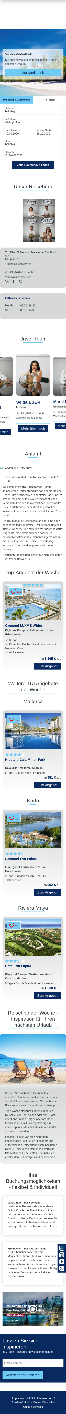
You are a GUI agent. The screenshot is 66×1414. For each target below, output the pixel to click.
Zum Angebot (47, 785)
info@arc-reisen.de (19, 277)
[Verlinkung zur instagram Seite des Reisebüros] (6, 282)
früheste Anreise (12, 130)
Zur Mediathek (33, 73)
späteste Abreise (44, 130)
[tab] (16, 100)
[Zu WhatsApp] (61, 1268)
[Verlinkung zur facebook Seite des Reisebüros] (13, 282)
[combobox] (33, 110)
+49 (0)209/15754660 (32, 413)
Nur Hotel (50, 99)
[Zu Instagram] (61, 1254)
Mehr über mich (33, 428)
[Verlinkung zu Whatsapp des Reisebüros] (20, 282)
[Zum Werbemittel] (61, 1248)
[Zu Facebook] (61, 1261)
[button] (17, 132)
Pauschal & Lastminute (16, 99)
